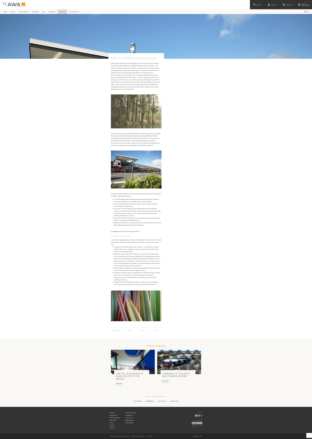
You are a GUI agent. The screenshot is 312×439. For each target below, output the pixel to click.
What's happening (24, 11)
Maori (194, 425)
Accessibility (129, 415)
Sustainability (129, 422)
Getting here (51, 11)
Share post (117, 330)
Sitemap (112, 427)
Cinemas (112, 425)
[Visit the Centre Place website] (162, 401)
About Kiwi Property (131, 412)
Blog (43, 11)
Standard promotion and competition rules (119, 436)
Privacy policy (149, 436)
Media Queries (129, 420)
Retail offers (35, 11)
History (112, 422)
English (195, 423)
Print (155, 330)
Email (130, 330)
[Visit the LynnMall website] (150, 401)
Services (12, 11)
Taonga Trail (62, 11)
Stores (5, 11)
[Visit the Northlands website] (174, 401)
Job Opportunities (74, 11)
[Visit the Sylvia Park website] (137, 401)
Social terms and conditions (137, 436)
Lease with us (129, 417)
